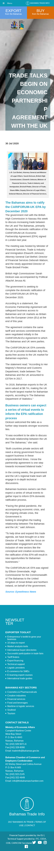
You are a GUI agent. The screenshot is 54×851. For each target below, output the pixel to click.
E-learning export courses (20, 675)
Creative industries (16, 695)
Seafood (11, 710)
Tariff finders (13, 657)
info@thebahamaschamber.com (27, 781)
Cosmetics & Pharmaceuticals (22, 692)
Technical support (16, 664)
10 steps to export (16, 643)
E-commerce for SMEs (18, 671)
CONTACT (30, 825)
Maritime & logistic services (20, 706)
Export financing (15, 660)
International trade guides (19, 678)
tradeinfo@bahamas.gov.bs (25, 751)
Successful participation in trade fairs (25, 653)
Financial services (16, 699)
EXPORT (13, 11)
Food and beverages (17, 703)
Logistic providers (16, 668)
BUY (41, 11)
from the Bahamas (13, 14)
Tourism (11, 713)
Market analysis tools (17, 646)
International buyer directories (21, 650)
